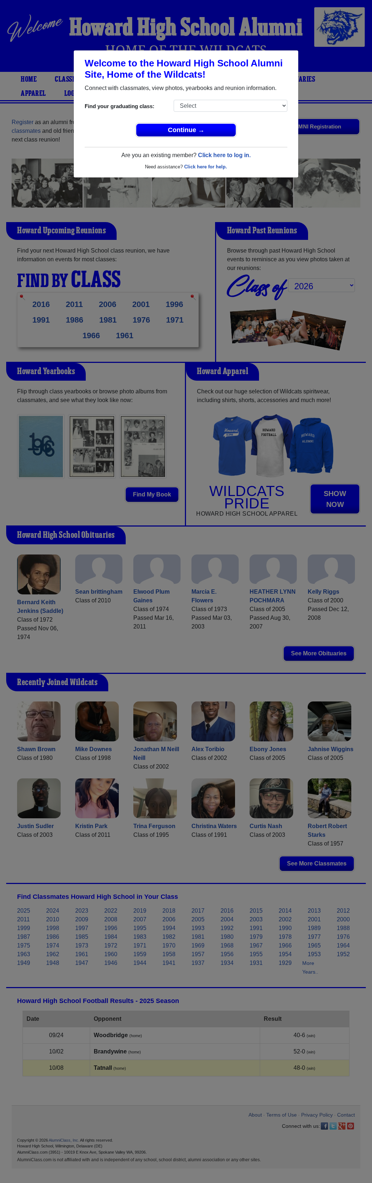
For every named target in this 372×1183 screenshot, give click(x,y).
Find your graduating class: (119, 106)
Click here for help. (205, 166)
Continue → (186, 130)
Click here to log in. (224, 155)
